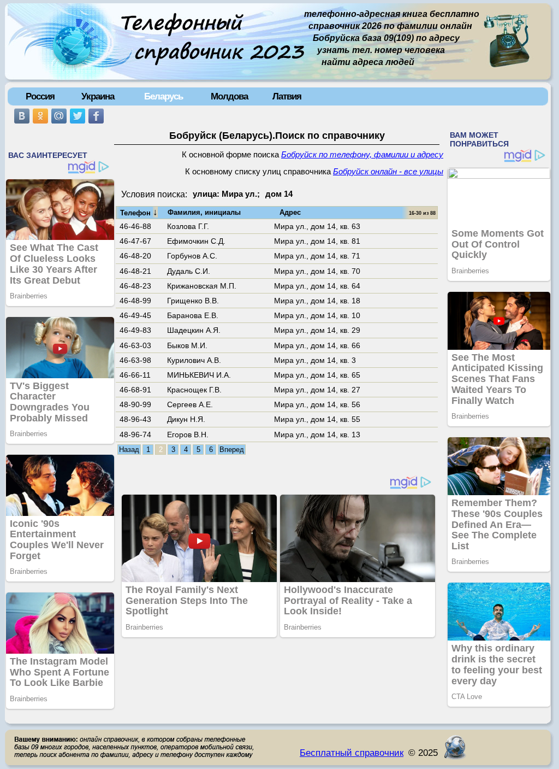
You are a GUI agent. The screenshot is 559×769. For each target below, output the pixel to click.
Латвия (286, 96)
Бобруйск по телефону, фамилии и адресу (362, 154)
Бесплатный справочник (351, 752)
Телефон (139, 212)
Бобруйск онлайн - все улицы (388, 171)
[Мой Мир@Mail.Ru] (59, 116)
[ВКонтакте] (21, 116)
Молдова (229, 96)
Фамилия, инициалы (204, 212)
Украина (97, 96)
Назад (129, 449)
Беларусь (163, 96)
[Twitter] (77, 116)
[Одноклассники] (40, 116)
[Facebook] (96, 116)
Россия (40, 96)
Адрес (290, 212)
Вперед (231, 449)
